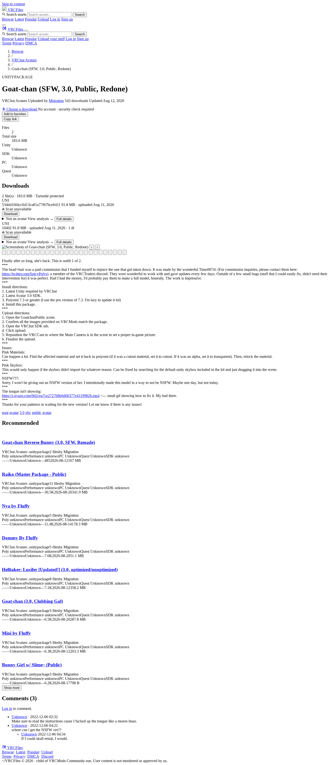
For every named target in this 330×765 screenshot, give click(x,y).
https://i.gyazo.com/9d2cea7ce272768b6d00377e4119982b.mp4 (51, 396)
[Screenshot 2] (9, 252)
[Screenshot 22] (105, 252)
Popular (31, 19)
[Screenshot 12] (57, 252)
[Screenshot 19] (91, 252)
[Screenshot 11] (52, 252)
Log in (55, 19)
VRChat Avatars (24, 60)
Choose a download (22, 109)
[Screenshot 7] (33, 252)
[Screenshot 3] (13, 252)
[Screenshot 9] (42, 252)
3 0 (22, 413)
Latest (19, 19)
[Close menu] (26, 30)
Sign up (67, 19)
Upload (43, 19)
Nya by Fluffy (16, 505)
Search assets (16, 14)
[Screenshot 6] (28, 252)
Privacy (18, 43)
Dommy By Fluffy (20, 537)
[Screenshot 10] (47, 252)
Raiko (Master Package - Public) (34, 474)
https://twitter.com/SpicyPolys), (25, 274)
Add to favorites (15, 114)
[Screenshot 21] (100, 252)
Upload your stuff (51, 39)
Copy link (10, 119)
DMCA (31, 43)
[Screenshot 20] (96, 252)
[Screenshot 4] (18, 252)
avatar (14, 413)
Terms (6, 43)
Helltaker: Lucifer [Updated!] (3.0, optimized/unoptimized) (60, 569)
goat (5, 413)
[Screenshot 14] (67, 252)
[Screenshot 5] (23, 252)
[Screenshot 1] (4, 252)
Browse (8, 19)
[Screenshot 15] (71, 252)
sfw (28, 413)
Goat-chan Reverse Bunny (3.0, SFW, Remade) (48, 442)
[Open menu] (4, 25)
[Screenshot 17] (81, 252)
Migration (56, 101)
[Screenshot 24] (115, 252)
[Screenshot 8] (38, 252)
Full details (64, 219)
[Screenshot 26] (125, 252)
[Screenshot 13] (62, 252)
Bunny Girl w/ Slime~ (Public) (32, 664)
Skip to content (13, 4)
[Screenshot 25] (120, 252)
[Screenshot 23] (110, 252)
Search (80, 14)
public (36, 413)
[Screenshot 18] (86, 252)
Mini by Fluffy (16, 633)
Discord (47, 756)
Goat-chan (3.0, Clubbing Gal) (32, 601)
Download (10, 214)
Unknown (19, 717)
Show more (12, 688)
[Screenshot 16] (76, 252)
